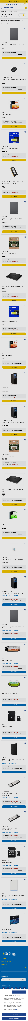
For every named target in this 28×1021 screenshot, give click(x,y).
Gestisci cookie (15, 1018)
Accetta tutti (15, 1014)
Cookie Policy (18, 1009)
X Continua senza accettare (19, 992)
